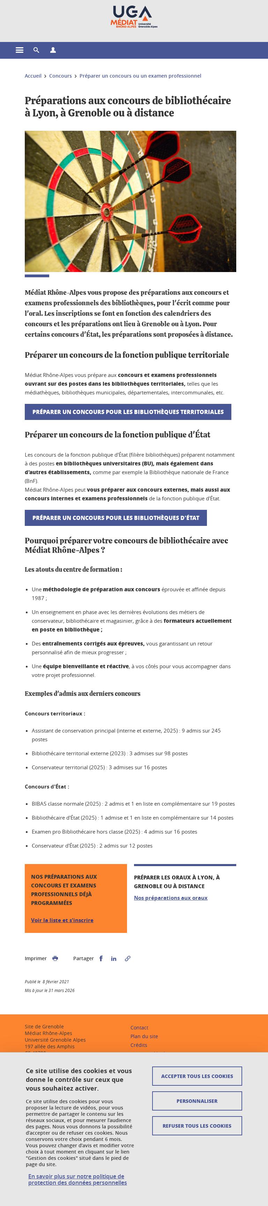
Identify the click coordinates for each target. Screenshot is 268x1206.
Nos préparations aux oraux (171, 897)
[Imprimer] (55, 958)
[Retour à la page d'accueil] (134, 17)
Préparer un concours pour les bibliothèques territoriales (128, 412)
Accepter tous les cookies (197, 1075)
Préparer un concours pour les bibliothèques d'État (115, 518)
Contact (139, 1027)
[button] (36, 50)
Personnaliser (197, 1100)
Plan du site (144, 1036)
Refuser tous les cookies (197, 1125)
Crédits (139, 1045)
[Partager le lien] (128, 958)
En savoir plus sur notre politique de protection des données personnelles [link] (77, 1179)
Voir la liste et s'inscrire (62, 920)
